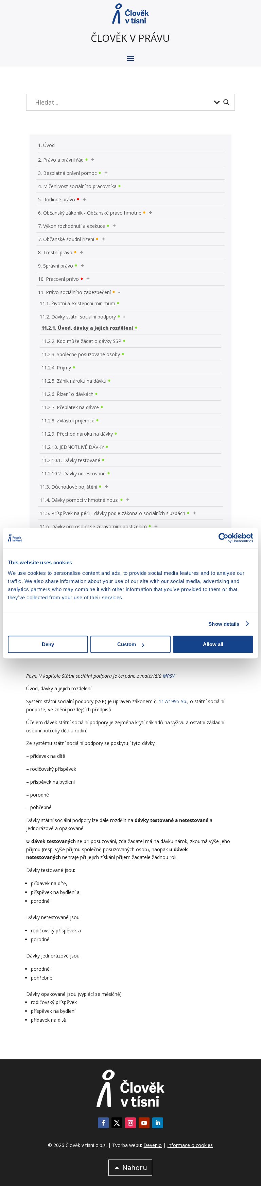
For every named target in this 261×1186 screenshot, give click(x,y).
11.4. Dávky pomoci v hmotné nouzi (79, 500)
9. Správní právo (55, 265)
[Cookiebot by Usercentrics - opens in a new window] (223, 538)
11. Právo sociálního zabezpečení (74, 292)
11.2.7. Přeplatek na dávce (70, 407)
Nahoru (134, 1167)
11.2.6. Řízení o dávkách (67, 394)
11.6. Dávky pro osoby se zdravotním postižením (93, 526)
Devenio (152, 1145)
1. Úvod (46, 145)
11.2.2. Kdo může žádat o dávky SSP (81, 341)
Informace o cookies (190, 1145)
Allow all (213, 644)
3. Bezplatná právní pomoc (67, 173)
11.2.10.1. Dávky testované (70, 460)
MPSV (169, 676)
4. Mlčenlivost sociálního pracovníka (77, 186)
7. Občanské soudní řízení (66, 239)
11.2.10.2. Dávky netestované (73, 473)
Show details (223, 624)
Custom (126, 644)
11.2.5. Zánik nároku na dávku (73, 381)
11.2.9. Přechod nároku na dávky (77, 434)
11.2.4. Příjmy (56, 367)
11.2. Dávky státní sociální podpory (78, 316)
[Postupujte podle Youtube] (144, 1122)
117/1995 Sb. (173, 701)
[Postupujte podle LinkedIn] (157, 1122)
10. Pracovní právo (58, 279)
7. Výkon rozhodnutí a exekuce (71, 226)
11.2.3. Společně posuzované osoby (80, 354)
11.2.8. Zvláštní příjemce (67, 420)
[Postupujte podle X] (116, 1122)
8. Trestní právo (55, 252)
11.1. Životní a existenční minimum (77, 303)
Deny (48, 644)
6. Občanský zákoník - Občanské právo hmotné (89, 212)
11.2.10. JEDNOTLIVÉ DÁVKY (72, 447)
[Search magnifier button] (226, 102)
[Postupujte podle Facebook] (103, 1122)
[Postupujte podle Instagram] (130, 1122)
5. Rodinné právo (56, 199)
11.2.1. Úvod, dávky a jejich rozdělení (87, 328)
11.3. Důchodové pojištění (68, 486)
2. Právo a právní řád (61, 160)
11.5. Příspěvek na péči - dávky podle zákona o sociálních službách (112, 513)
